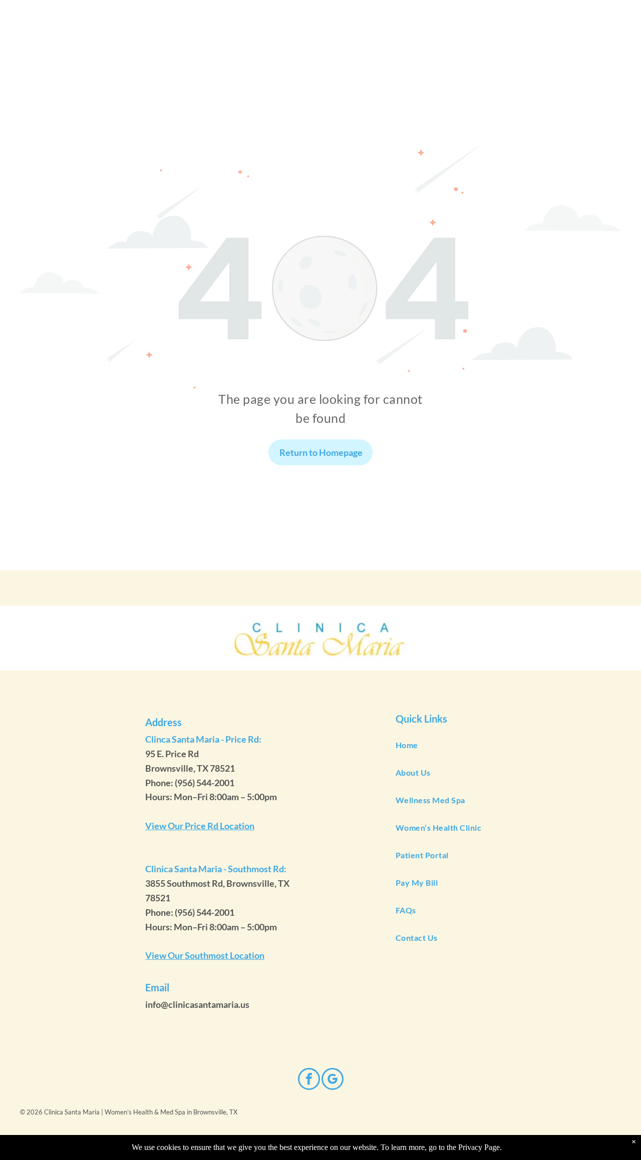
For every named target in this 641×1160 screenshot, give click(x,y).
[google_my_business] (333, 1080)
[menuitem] (504, 745)
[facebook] (309, 1080)
